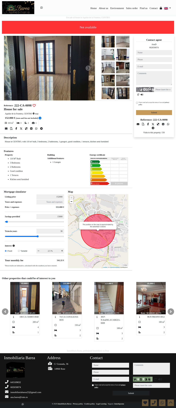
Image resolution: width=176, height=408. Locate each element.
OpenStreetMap (115, 267)
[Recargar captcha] (138, 94)
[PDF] (11, 128)
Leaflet (105, 267)
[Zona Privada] (161, 8)
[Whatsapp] (41, 7)
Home (93, 8)
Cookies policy (89, 404)
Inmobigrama (119, 404)
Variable (24, 251)
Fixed (9, 251)
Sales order (132, 8)
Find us (144, 8)
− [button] (71, 201)
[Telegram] (41, 128)
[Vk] (31, 128)
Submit (154, 112)
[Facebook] (16, 128)
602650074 (154, 47)
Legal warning (101, 404)
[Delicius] (26, 128)
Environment (117, 8)
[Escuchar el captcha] (141, 94)
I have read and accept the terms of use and (154, 103)
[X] (21, 128)
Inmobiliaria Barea (65, 404)
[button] (5, 311)
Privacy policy (78, 404)
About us (103, 8)
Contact (154, 8)
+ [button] (71, 197)
